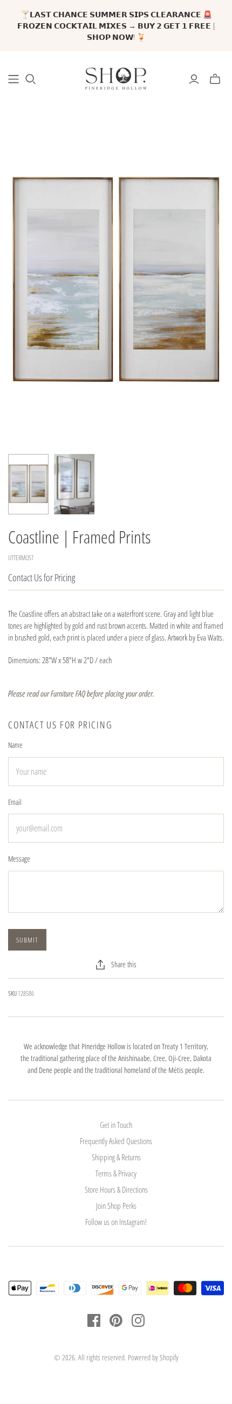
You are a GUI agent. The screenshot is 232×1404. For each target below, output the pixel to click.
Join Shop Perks (116, 1205)
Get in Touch (116, 1124)
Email (15, 802)
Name (15, 745)
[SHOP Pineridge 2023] (13, 79)
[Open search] (30, 79)
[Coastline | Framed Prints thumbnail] (28, 484)
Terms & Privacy (116, 1173)
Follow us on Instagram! (116, 1221)
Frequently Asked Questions (116, 1140)
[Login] (194, 79)
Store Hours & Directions (116, 1189)
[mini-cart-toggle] (215, 79)
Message (19, 859)
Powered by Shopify (153, 1357)
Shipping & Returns (116, 1157)
